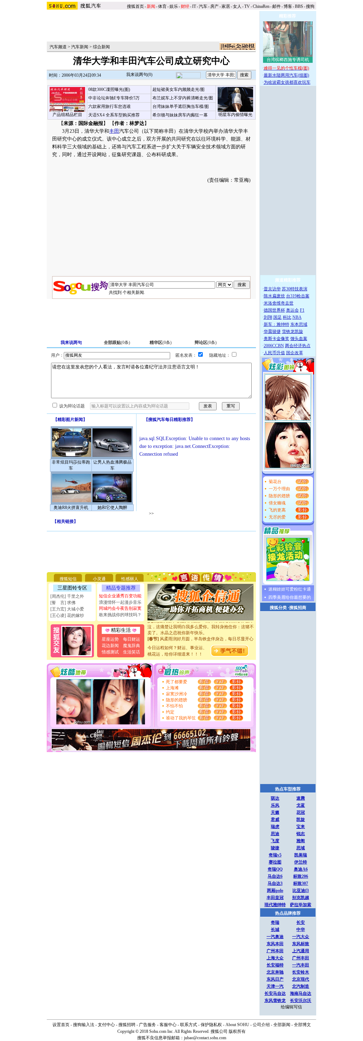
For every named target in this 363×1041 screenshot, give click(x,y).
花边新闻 (110, 645)
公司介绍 (261, 1024)
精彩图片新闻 (70, 419)
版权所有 (237, 1031)
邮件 (276, 6)
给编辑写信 (291, 1006)
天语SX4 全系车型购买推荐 (114, 115)
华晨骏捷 (272, 331)
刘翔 (268, 317)
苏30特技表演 (294, 288)
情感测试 (110, 652)
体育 (162, 6)
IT (194, 6)
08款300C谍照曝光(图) (109, 89)
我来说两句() (139, 74)
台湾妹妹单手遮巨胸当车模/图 (180, 106)
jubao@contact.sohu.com (205, 1037)
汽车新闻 (79, 46)
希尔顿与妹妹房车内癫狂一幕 (180, 115)
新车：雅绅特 (276, 324)
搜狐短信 (68, 578)
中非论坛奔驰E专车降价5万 (114, 97)
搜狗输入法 (83, 1024)
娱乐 (173, 6)
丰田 (114, 131)
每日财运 (131, 639)
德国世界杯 (274, 310)
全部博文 (302, 1024)
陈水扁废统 (274, 296)
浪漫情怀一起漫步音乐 (120, 602)
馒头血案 (298, 338)
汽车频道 (58, 46)
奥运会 (292, 310)
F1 (302, 310)
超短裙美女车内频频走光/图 (178, 89)
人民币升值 (274, 352)
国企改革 (294, 352)
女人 (237, 6)
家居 (226, 6)
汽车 (203, 6)
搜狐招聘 (126, 1024)
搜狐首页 (135, 6)
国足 (277, 317)
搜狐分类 (278, 607)
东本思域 (298, 324)
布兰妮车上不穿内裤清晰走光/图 (182, 97)
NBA (297, 317)
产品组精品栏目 (67, 114)
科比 (287, 317)
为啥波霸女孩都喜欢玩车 (287, 82)
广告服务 (147, 1024)
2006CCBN (274, 345)
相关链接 (65, 521)
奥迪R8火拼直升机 (71, 507)
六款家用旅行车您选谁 (109, 106)
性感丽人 (129, 578)
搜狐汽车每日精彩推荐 (169, 419)
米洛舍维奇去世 (279, 303)
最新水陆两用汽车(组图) (286, 75)
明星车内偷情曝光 (235, 114)
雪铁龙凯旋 (292, 331)
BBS (299, 6)
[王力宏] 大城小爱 (67, 609)
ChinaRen (261, 6)
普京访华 (272, 288)
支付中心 (106, 1024)
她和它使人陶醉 (112, 507)
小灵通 (99, 578)
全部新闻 (281, 1024)
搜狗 (310, 6)
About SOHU (237, 1024)
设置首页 (60, 1024)
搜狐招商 (297, 607)
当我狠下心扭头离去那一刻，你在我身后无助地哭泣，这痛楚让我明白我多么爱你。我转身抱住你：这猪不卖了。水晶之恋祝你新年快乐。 (200, 622)
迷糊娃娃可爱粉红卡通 (289, 589)
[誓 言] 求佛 (63, 602)
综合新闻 (101, 46)
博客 (288, 6)
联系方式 (188, 1024)
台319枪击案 (297, 296)
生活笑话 (131, 652)
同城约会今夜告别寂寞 (120, 608)
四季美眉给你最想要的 (289, 597)
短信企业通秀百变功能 (120, 595)
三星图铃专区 (72, 588)
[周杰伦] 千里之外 (67, 596)
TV (247, 6)
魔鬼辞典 (131, 645)
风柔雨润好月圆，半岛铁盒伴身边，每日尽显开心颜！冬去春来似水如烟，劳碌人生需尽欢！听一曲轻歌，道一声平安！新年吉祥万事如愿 (200, 640)
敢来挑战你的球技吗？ (120, 614)
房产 (214, 6)
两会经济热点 (298, 345)
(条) (117, 342)
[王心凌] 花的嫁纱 (67, 615)
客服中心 (168, 1024)
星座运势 (110, 639)
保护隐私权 (211, 1024)
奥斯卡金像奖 (276, 338)
